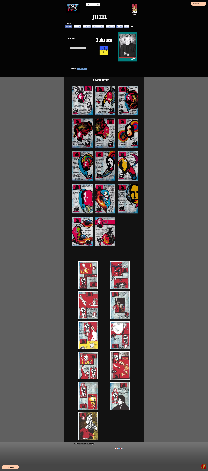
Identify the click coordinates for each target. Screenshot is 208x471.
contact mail (71, 38)
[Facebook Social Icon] (115, 448)
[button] (132, 26)
